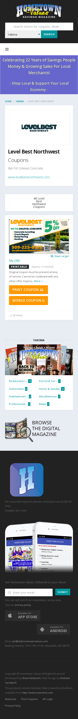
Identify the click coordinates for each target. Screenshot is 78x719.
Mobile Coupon (27, 300)
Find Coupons (29, 699)
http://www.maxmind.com (37, 692)
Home (8, 101)
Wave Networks (31, 678)
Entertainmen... (20, 396)
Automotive (18, 389)
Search (49, 34)
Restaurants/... (20, 381)
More (37, 281)
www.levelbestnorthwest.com (29, 177)
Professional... (19, 404)
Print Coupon (26, 289)
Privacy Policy (13, 705)
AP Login (48, 699)
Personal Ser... (49, 381)
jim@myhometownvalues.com (30, 641)
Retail (44, 404)
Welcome (10, 699)
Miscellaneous (49, 396)
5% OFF (14, 261)
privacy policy (23, 605)
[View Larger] (39, 236)
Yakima (20, 101)
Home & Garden (51, 389)
